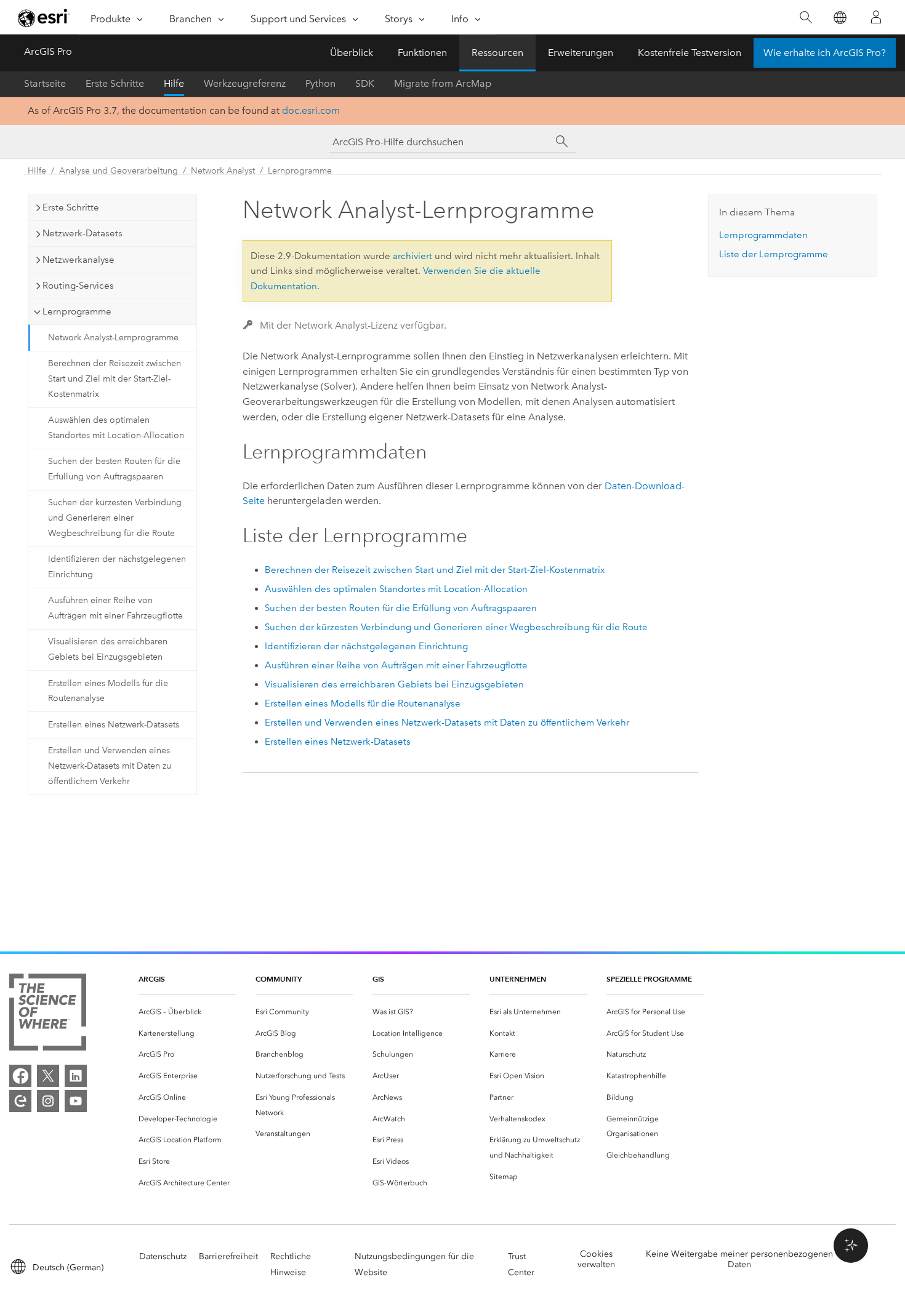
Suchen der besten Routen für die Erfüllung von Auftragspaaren (114, 469)
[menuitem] (187, 1012)
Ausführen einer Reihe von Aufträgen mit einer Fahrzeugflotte (115, 608)
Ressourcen (497, 52)
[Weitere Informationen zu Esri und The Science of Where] (47, 1014)
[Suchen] (806, 17)
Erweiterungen (580, 52)
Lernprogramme (300, 171)
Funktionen (422, 52)
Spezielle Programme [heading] (649, 978)
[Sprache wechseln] (839, 17)
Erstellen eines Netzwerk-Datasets (113, 724)
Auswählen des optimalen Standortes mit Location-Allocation (116, 428)
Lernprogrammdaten (763, 235)
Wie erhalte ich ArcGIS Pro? (824, 52)
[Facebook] (20, 1076)
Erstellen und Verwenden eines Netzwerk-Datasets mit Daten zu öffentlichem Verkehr (109, 766)
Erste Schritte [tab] (70, 207)
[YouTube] (76, 1101)
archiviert (412, 256)
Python (320, 83)
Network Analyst (223, 171)
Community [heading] (278, 978)
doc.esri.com (311, 110)
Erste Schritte (115, 83)
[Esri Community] (20, 1101)
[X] (48, 1076)
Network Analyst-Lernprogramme (113, 337)
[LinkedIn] (76, 1076)
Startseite (45, 83)
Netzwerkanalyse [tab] (78, 259)
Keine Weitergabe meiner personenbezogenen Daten (739, 1259)
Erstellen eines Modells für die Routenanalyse (108, 691)
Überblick (351, 52)
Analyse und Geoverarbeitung (118, 171)
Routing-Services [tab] (78, 285)
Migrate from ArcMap (442, 83)
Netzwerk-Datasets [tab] (82, 233)
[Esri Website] (44, 18)
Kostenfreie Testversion (689, 52)
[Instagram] (48, 1101)
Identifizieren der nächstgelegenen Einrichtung (117, 567)
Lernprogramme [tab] (76, 311)
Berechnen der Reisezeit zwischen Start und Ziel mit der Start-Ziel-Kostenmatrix (114, 378)
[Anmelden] (876, 17)
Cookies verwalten (596, 1259)
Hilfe (174, 83)
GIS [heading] (378, 978)
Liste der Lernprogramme (773, 254)
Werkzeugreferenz (245, 83)
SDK (364, 83)
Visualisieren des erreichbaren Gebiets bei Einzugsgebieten (107, 649)
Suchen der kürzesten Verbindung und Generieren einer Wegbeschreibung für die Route (115, 517)
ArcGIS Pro (48, 51)
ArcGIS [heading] (152, 978)
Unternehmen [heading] (517, 978)
